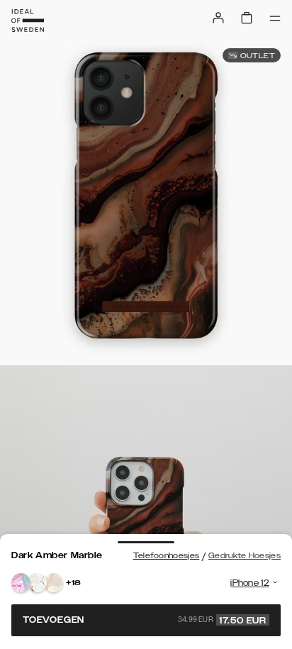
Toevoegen (144, 620)
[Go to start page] (27, 20)
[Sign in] (218, 18)
